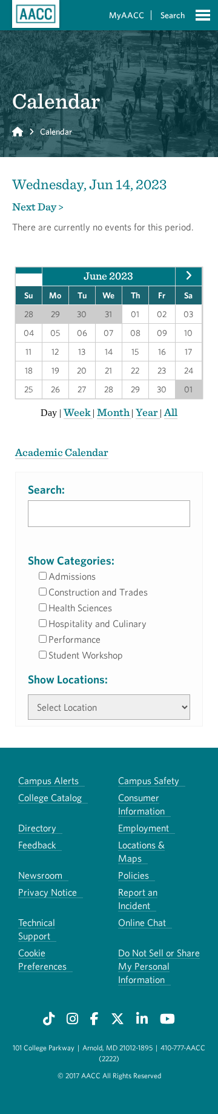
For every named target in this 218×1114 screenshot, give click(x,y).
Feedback (37, 844)
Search (172, 15)
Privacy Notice (47, 892)
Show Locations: (68, 679)
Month (114, 412)
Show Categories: (71, 560)
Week (78, 412)
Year (148, 412)
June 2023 (108, 275)
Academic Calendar (61, 452)
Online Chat (142, 922)
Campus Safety (148, 780)
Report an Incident (137, 899)
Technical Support (36, 929)
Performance (74, 639)
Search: (46, 489)
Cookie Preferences (42, 959)
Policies (133, 875)
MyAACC (126, 15)
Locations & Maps (141, 851)
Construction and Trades (98, 591)
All (170, 412)
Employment (143, 827)
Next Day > (38, 206)
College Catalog (50, 797)
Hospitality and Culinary (97, 623)
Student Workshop (85, 654)
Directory (37, 827)
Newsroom (40, 875)
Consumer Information (141, 804)
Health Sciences (80, 607)
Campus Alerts (48, 780)
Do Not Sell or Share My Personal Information (159, 966)
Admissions (72, 576)
